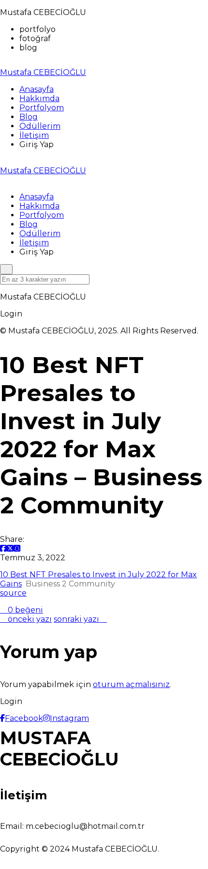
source (13, 593)
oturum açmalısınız (131, 684)
